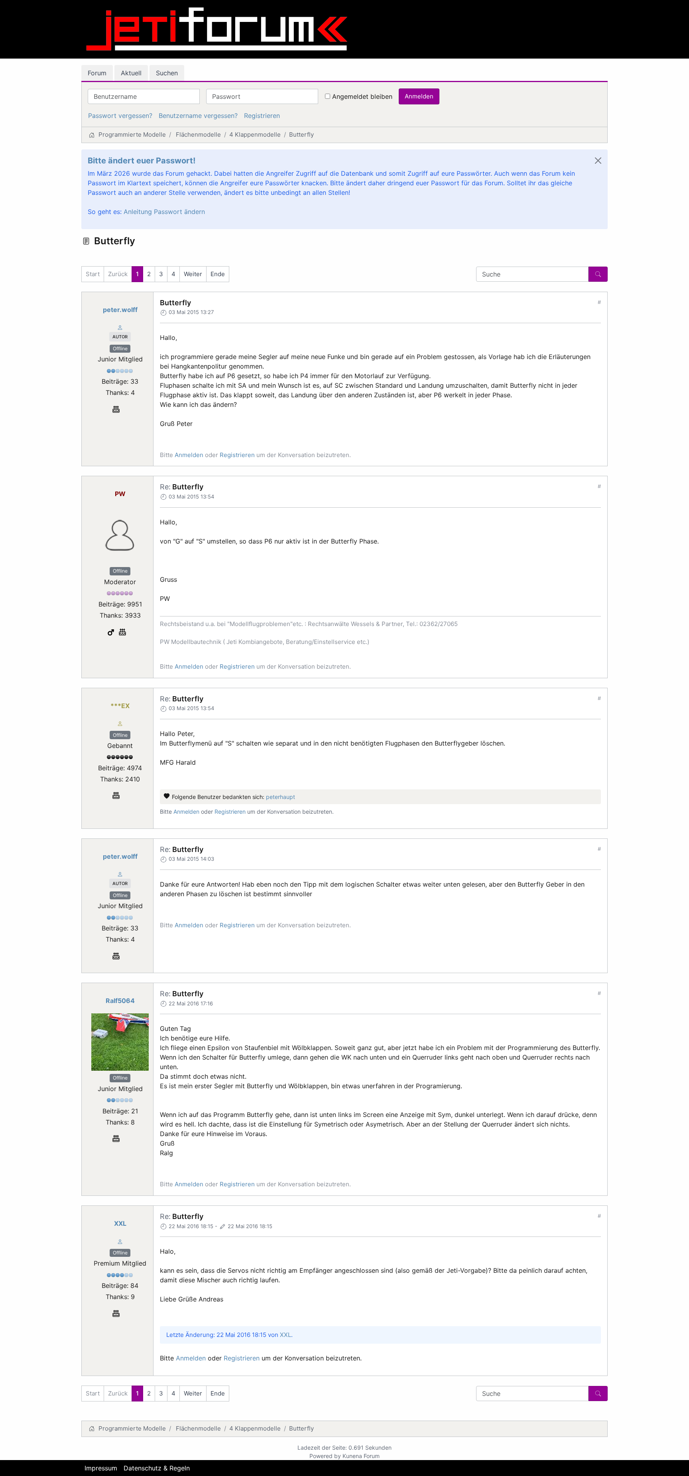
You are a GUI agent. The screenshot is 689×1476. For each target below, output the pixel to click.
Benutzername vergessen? (198, 116)
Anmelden (419, 96)
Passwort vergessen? (120, 116)
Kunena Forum (361, 1455)
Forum (97, 73)
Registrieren (262, 116)
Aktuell (131, 73)
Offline (120, 348)
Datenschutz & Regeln (157, 1468)
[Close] (598, 160)
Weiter (193, 274)
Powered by (325, 1455)
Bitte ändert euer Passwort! (141, 160)
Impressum (101, 1468)
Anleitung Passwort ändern (164, 212)
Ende (218, 274)
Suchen (167, 73)
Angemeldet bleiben (362, 96)
